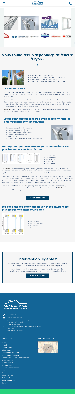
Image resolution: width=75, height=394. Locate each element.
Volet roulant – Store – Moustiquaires (15, 358)
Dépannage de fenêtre (10, 355)
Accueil (4, 342)
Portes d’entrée (7, 375)
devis (41, 173)
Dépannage (6, 350)
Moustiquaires (7, 365)
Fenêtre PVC (6, 370)
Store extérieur (7, 363)
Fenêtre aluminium (8, 373)
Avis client (5, 345)
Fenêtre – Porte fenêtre (10, 368)
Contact (5, 383)
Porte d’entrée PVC (9, 380)
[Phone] (37, 391)
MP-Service (7, 109)
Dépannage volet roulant (11, 353)
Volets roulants (7, 360)
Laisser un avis (7, 348)
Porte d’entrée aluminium (11, 378)
